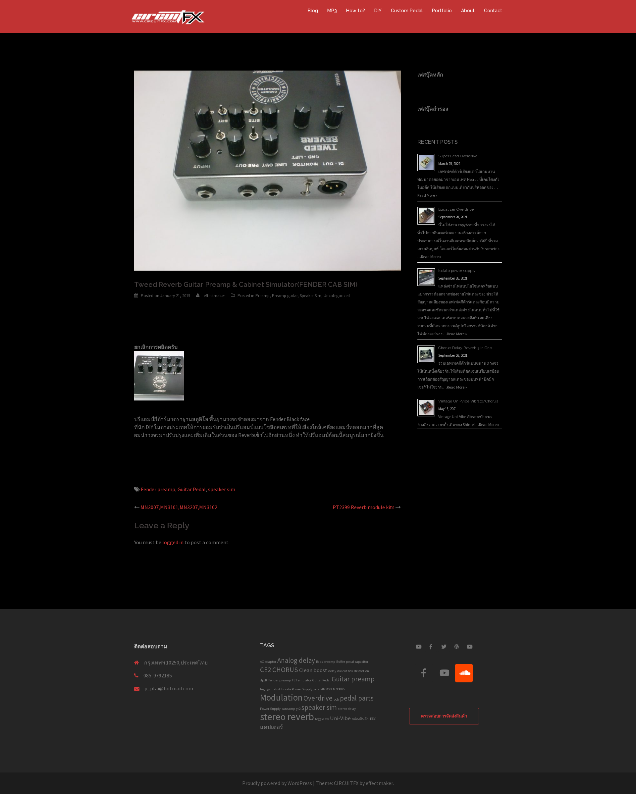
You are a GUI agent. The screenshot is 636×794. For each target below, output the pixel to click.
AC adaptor (268, 662)
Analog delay (296, 660)
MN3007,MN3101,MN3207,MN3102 (178, 507)
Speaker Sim (310, 295)
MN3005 (338, 689)
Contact (493, 10)
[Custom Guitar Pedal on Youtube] (418, 646)
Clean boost (313, 670)
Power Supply (270, 709)
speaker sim (221, 489)
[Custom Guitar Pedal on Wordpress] (456, 646)
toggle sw (322, 719)
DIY (378, 10)
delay (332, 671)
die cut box (345, 671)
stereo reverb (287, 717)
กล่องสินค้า (360, 719)
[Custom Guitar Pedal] (168, 16)
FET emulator (301, 680)
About (468, 10)
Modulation (281, 697)
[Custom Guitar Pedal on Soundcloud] (464, 673)
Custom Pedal (407, 10)
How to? (355, 10)
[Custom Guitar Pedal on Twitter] (444, 646)
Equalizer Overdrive (456, 209)
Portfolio (442, 10)
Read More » (427, 195)
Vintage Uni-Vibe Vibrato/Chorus (468, 401)
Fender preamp (158, 489)
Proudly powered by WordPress (277, 783)
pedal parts (357, 698)
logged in (173, 542)
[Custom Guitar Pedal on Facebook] (431, 646)
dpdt (263, 680)
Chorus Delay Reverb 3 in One (465, 347)
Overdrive (318, 698)
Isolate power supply (457, 270)
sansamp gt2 (291, 709)
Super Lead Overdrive (457, 156)
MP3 (332, 10)
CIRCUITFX (346, 783)
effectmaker (214, 295)
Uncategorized (337, 295)
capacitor (361, 662)
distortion (361, 671)
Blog (313, 10)
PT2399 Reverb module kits (364, 507)
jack (316, 689)
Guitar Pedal (192, 489)
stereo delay (347, 709)
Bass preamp (325, 662)
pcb (336, 699)
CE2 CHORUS (279, 669)
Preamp (262, 295)
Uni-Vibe (340, 718)
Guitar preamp (353, 678)
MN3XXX (326, 689)
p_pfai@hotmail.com (168, 688)
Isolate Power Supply (296, 689)
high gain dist (270, 689)
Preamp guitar (284, 295)
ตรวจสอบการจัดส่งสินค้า (444, 716)
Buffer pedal (345, 662)
